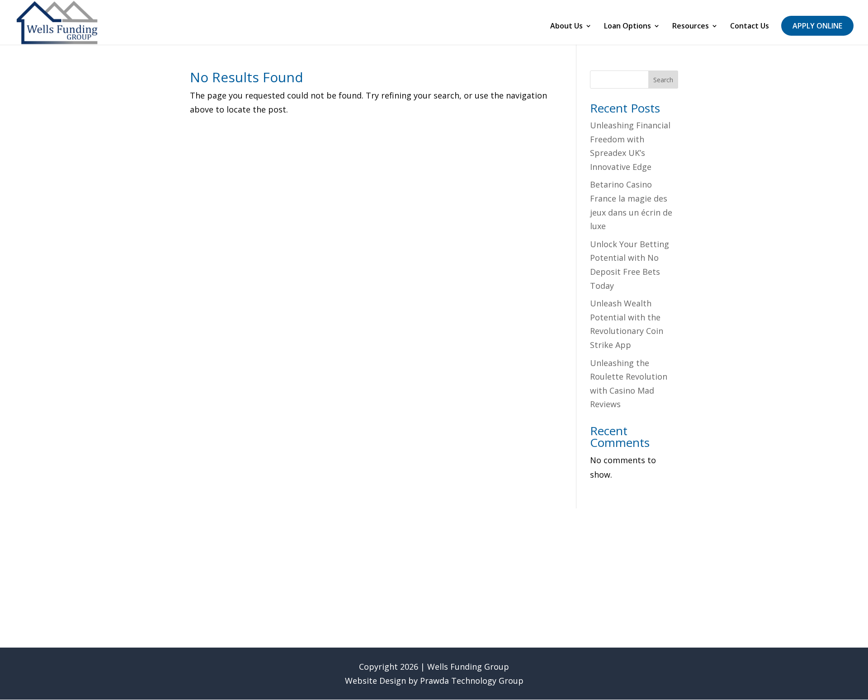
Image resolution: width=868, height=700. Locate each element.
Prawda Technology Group (472, 680)
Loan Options (627, 27)
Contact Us (749, 27)
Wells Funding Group (468, 666)
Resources (690, 27)
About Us (566, 27)
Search (663, 79)
